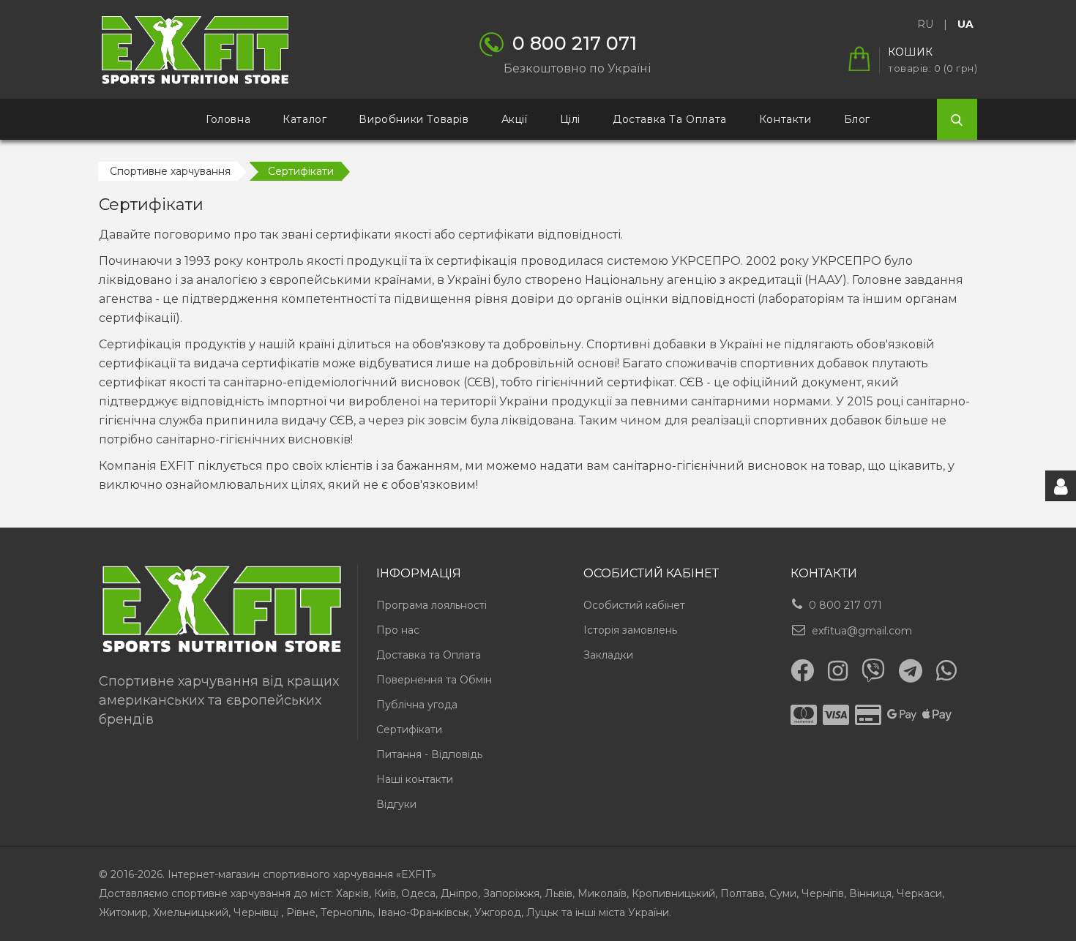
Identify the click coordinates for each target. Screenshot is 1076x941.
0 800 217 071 (845, 605)
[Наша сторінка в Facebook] (802, 670)
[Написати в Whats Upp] (946, 670)
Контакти (785, 119)
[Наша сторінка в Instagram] (838, 671)
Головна (228, 119)
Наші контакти (414, 779)
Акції (514, 119)
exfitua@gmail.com (862, 630)
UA (965, 24)
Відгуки (396, 804)
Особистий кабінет (634, 605)
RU (925, 24)
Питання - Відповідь (429, 754)
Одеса (418, 893)
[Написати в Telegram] (910, 671)
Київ (385, 893)
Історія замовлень (630, 630)
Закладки (608, 654)
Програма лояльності (431, 605)
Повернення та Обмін (434, 679)
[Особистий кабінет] (1060, 485)
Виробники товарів (413, 119)
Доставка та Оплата (428, 654)
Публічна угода (416, 704)
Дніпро (459, 893)
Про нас (397, 630)
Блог (857, 119)
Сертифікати (409, 729)
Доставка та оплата (670, 119)
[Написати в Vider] (873, 670)
